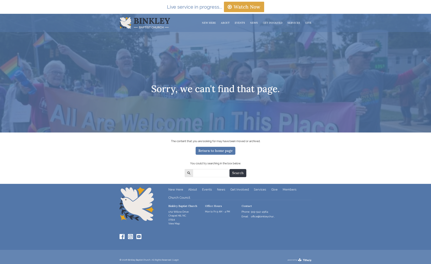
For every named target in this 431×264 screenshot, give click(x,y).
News (254, 22)
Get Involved (272, 22)
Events (240, 22)
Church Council (179, 197)
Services (293, 22)
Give (308, 22)
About (225, 22)
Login (176, 260)
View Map (174, 223)
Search (238, 173)
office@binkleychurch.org (263, 216)
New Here (209, 22)
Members (289, 189)
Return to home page (215, 150)
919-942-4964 (259, 211)
